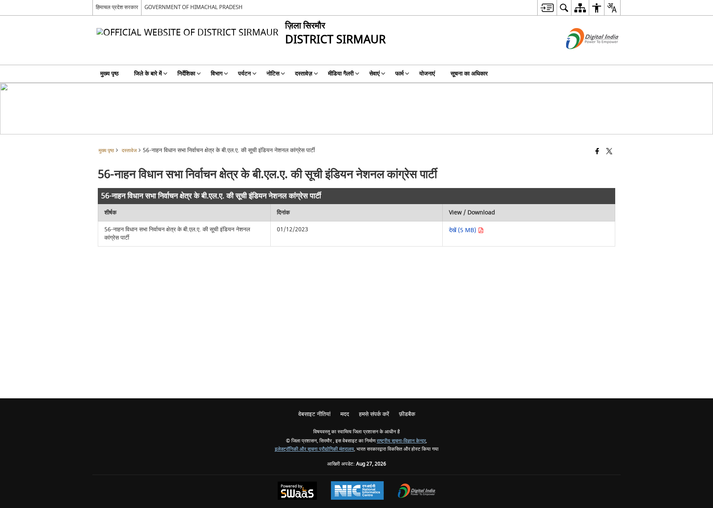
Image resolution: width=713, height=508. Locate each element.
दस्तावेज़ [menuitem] (303, 73)
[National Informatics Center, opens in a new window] (357, 491)
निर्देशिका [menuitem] (186, 73)
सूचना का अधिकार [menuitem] (469, 73)
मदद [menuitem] (344, 414)
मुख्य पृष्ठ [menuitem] (109, 73)
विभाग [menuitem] (216, 73)
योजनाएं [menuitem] (427, 73)
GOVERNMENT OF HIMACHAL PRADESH (193, 7)
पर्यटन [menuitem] (244, 73)
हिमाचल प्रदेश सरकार (117, 7)
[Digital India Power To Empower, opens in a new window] (417, 491)
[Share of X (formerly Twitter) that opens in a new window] (609, 151)
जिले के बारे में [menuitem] (148, 73)
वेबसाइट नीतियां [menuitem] (314, 414)
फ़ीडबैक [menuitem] (407, 414)
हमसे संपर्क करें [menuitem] (374, 414)
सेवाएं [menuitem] (374, 73)
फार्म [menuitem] (399, 73)
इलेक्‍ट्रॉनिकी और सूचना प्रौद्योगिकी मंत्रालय (314, 449)
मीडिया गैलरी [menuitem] (341, 73)
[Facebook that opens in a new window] (597, 151)
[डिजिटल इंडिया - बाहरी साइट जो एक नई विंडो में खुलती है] (582, 56)
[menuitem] (547, 7)
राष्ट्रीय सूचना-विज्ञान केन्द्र (401, 440)
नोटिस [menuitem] (273, 73)
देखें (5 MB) (463, 230)
